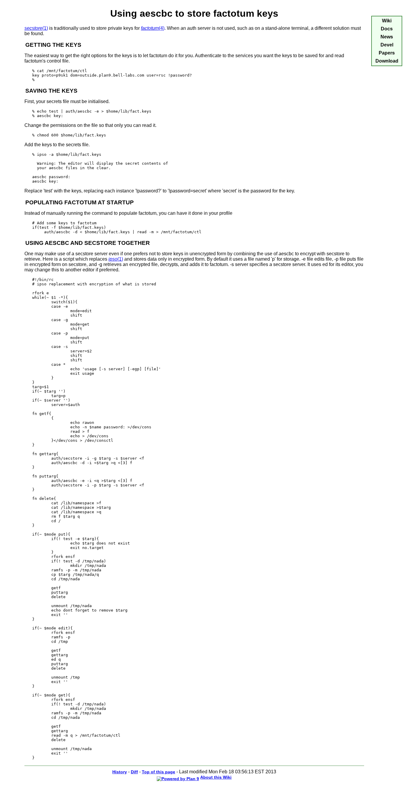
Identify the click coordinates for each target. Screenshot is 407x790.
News (386, 36)
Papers (387, 52)
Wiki (387, 20)
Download (386, 60)
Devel (386, 44)
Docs (387, 28)
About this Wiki (216, 777)
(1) (36, 28)
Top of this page (158, 771)
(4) (152, 28)
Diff (134, 771)
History (119, 771)
